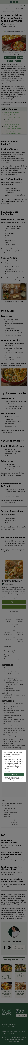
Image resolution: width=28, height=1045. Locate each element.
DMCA (13, 1026)
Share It (18, 61)
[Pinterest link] (11, 2)
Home (3, 9)
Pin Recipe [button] (15, 611)
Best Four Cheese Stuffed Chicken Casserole (6, 994)
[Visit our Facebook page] (4, 947)
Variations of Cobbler (10, 126)
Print (15, 602)
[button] (21, 6)
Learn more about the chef (18, 947)
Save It (21, 57)
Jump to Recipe (10, 57)
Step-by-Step (8, 122)
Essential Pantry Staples (13, 117)
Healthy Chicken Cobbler (13, 129)
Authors (4, 1024)
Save (15, 606)
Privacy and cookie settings (14, 1042)
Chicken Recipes (10, 9)
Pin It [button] (10, 61)
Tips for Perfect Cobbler (11, 124)
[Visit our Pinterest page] (9, 947)
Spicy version (10, 131)
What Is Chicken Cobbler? (12, 113)
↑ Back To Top (21, 1015)
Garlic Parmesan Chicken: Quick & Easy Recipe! (6, 976)
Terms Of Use (6, 1026)
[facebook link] (17, 2)
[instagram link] (14, 2)
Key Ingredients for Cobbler (12, 115)
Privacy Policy (12, 1024)
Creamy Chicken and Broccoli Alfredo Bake (20, 975)
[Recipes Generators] (7, 6)
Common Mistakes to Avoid (12, 133)
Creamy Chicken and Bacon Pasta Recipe (20, 993)
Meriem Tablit (13, 24)
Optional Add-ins (11, 119)
